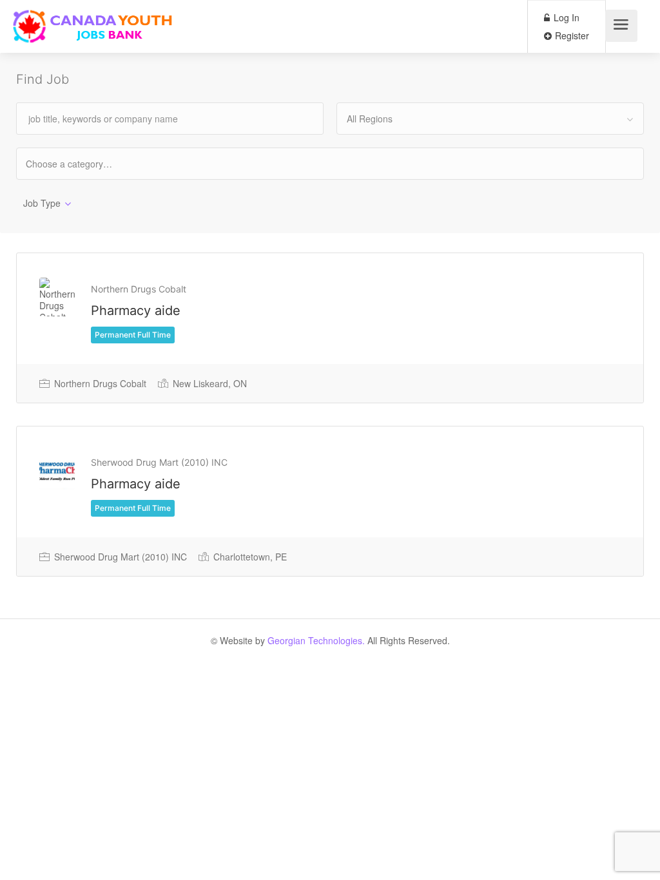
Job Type (42, 202)
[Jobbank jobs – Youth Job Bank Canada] (94, 29)
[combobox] (490, 118)
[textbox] (80, 163)
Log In (565, 17)
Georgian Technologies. (316, 640)
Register (570, 35)
